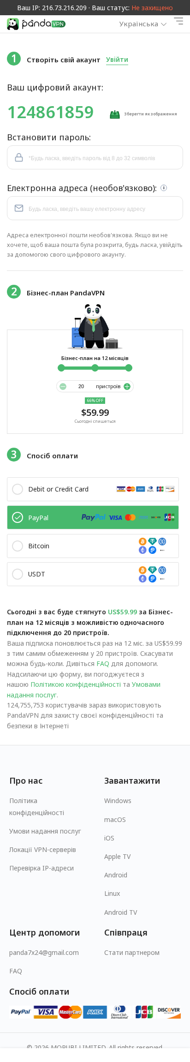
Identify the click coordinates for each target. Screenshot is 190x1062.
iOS (109, 838)
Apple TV (117, 856)
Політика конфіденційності (36, 806)
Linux (112, 893)
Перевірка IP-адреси (41, 868)
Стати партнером (132, 952)
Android (115, 874)
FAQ (102, 663)
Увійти (117, 59)
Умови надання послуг (45, 831)
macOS (115, 819)
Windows (117, 800)
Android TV (120, 912)
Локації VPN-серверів (42, 849)
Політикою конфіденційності (76, 684)
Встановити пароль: (49, 137)
